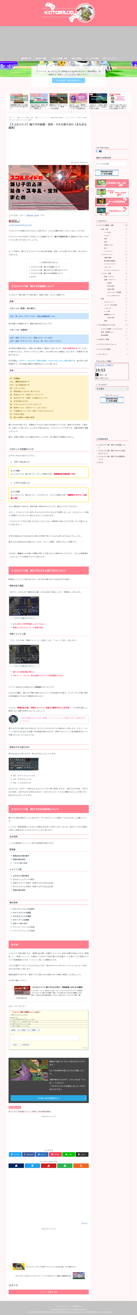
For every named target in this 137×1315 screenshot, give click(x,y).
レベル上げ (115, 232)
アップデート (115, 251)
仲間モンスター (115, 245)
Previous (8, 101)
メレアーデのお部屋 (115, 305)
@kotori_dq (32, 215)
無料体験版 (114, 335)
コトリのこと (112, 354)
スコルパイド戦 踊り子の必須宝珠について (47, 273)
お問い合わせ (76, 1306)
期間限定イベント (115, 314)
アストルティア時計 (103, 365)
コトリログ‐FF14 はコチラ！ (68, 80)
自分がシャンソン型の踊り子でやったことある (25, 1021)
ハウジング (115, 308)
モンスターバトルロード (115, 270)
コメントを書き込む (49, 1292)
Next (129, 101)
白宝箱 (117, 283)
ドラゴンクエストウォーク (112, 344)
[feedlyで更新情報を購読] (65, 1165)
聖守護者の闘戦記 (15, 1107)
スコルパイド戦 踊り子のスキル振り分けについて (49, 270)
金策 (115, 239)
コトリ (85, 1047)
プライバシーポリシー (63, 1306)
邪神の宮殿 (117, 289)
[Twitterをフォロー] (32, 1165)
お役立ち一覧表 (112, 339)
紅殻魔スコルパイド (25, 1111)
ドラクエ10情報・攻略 (112, 225)
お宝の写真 (117, 318)
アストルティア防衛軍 (117, 292)
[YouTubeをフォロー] (48, 1165)
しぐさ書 (115, 311)
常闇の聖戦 (115, 258)
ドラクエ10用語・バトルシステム (114, 329)
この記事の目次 (45, 262)
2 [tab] (68, 112)
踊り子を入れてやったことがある (22, 1024)
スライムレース (115, 302)
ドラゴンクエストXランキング (19, 225)
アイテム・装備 (114, 273)
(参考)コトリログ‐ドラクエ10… (19, 1014)
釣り (115, 248)
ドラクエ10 (14, 1111)
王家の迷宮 (117, 286)
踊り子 (36, 1111)
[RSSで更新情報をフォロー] (81, 1165)
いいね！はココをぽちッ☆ (48, 1098)
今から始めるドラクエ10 (112, 325)
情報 (115, 321)
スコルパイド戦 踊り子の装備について (45, 267)
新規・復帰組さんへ (114, 332)
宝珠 (115, 242)
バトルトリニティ (115, 264)
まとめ (33, 276)
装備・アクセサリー (115, 280)
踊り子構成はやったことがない (21, 1026)
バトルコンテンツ (114, 254)
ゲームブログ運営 (112, 349)
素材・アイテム (115, 277)
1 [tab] (65, 112)
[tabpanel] (19, 101)
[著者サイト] (16, 1165)
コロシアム (115, 267)
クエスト (115, 235)
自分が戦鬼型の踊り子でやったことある (24, 1019)
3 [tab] (72, 112)
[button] (126, 164)
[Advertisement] (68, 40)
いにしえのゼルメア (117, 295)
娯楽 (114, 299)
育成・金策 (114, 229)
